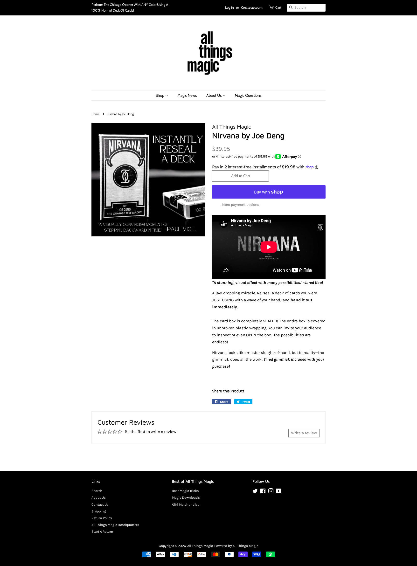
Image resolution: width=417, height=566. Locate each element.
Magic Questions (248, 95)
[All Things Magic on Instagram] (270, 492)
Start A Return (102, 532)
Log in (229, 7)
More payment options (240, 204)
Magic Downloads (186, 498)
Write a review (304, 432)
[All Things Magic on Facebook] (263, 492)
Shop (160, 95)
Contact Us (100, 505)
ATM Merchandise (185, 505)
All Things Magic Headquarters (115, 525)
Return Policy (101, 518)
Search (96, 491)
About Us (214, 95)
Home (95, 114)
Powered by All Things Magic (236, 546)
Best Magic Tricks (185, 491)
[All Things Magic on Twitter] (255, 492)
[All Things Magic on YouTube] (278, 492)
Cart (278, 7)
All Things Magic (200, 546)
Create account (252, 7)
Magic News (187, 95)
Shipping (98, 511)
